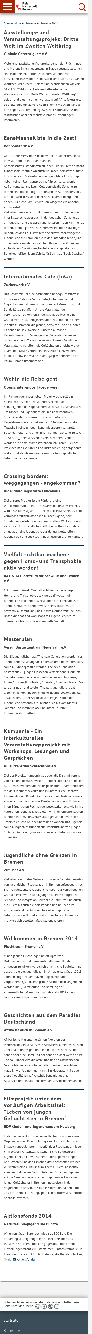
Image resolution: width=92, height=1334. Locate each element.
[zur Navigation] (7, 6)
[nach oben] (80, 1326)
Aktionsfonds (25, 1259)
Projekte (31, 23)
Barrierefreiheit (15, 1330)
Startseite (11, 1320)
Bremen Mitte (12, 23)
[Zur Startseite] (53, 6)
